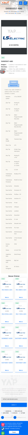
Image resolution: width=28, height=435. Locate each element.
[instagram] (3, 424)
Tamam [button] (14, 432)
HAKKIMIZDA (8, 411)
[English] (1, 72)
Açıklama (13, 82)
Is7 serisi (18, 13)
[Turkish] (4, 72)
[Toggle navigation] (25, 3)
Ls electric (21, 11)
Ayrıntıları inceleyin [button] (15, 428)
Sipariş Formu (13, 85)
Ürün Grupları (14, 11)
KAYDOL (13, 405)
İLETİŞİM (23, 413)
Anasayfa (6, 11)
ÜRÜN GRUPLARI (18, 411)
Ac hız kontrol (10, 13)
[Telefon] (3, 429)
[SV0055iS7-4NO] (14, 37)
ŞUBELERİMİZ (6, 413)
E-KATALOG (14, 413)
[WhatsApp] (3, 433)
